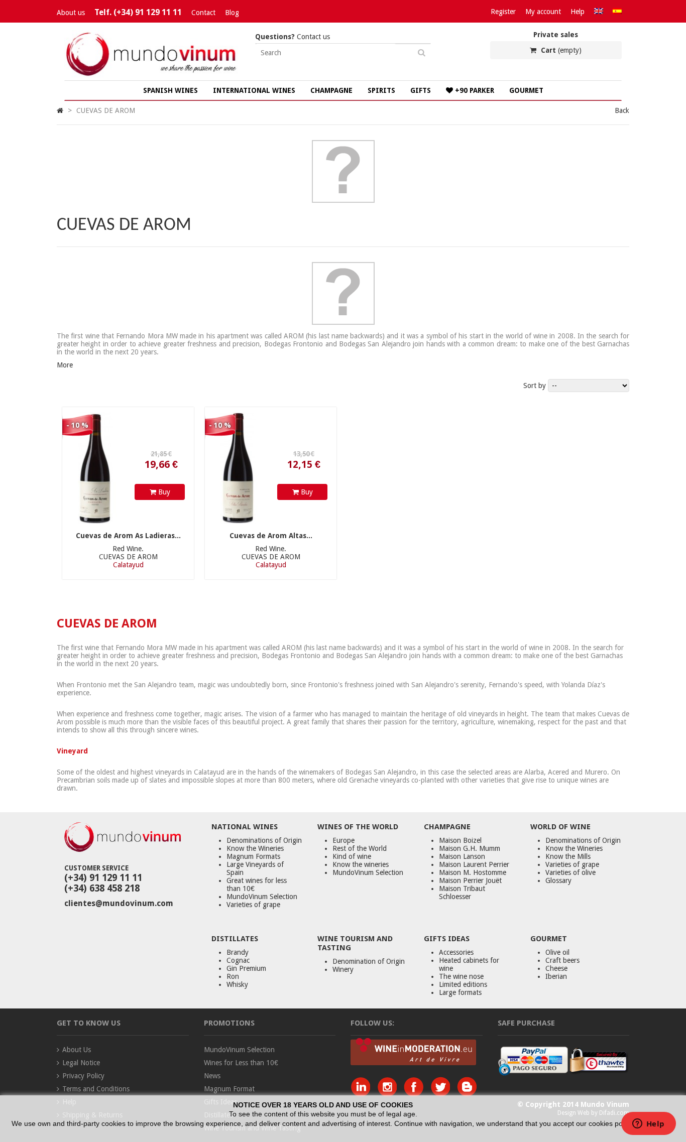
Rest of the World (359, 848)
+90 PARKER (473, 90)
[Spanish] (617, 12)
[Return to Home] (60, 110)
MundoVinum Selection (261, 897)
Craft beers (562, 960)
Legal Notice (81, 1063)
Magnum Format (229, 1089)
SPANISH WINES (170, 90)
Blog (232, 13)
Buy (163, 492)
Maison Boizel (460, 840)
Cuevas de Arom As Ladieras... (128, 536)
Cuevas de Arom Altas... (271, 536)
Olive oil (557, 952)
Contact (203, 13)
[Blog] (467, 1094)
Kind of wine (351, 856)
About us (71, 13)
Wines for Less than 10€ (241, 1063)
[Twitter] (442, 1094)
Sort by (534, 386)
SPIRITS (381, 90)
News (212, 1076)
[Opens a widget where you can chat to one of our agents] (648, 1124)
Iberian (556, 976)
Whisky (237, 984)
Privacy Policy (83, 1076)
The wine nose (461, 976)
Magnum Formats (253, 856)
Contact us (292, 37)
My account (543, 12)
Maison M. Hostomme (472, 872)
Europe (343, 840)
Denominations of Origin (264, 840)
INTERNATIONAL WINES (254, 90)
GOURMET (526, 90)
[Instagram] (389, 1094)
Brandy (237, 952)
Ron (232, 976)
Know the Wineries (255, 848)
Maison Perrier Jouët (470, 880)
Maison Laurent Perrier (474, 864)
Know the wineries (360, 864)
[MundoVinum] (152, 76)
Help (577, 12)
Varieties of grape (253, 905)
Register (503, 12)
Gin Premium (246, 968)
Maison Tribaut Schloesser (462, 892)
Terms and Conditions (96, 1089)
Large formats (460, 992)
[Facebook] (416, 1094)
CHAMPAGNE (331, 90)
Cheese (556, 968)
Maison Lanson (462, 856)
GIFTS (420, 90)
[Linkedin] (363, 1094)
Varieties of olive (570, 872)
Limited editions (463, 984)
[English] (598, 12)
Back (622, 110)
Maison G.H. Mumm (469, 848)
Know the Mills (568, 856)
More (65, 365)
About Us (76, 1050)
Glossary (558, 880)
